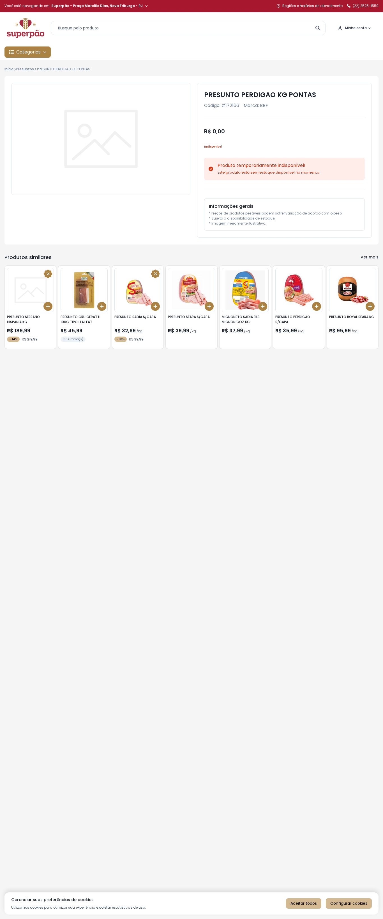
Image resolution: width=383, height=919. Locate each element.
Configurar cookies (348, 903)
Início (8, 69)
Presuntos (25, 69)
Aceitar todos (303, 903)
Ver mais (370, 257)
